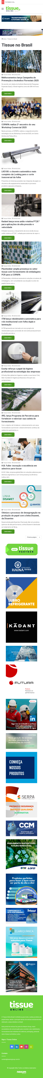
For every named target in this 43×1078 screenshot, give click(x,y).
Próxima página (31, 537)
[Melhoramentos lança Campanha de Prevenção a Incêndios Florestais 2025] (21, 61)
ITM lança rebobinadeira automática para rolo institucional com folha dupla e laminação (21, 322)
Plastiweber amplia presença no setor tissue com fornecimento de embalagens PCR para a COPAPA (21, 272)
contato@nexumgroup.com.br (11, 1059)
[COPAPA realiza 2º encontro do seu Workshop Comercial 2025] (21, 108)
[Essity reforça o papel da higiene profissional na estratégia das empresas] (21, 352)
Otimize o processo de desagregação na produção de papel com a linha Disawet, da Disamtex (21, 515)
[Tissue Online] (13, 9)
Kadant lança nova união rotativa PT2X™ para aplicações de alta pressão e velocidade (21, 224)
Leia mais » (8, 93)
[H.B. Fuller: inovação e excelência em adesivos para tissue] (21, 449)
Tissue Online (7, 74)
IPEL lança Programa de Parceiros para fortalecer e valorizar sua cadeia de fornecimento (20, 418)
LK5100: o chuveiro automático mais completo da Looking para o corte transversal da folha (19, 174)
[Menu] (3, 9)
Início (4, 39)
